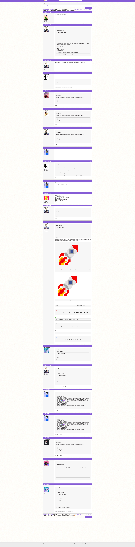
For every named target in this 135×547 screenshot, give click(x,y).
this (60, 197)
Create (49, 0)
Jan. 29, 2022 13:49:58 (47, 205)
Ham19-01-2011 (46, 194)
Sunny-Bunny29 (46, 92)
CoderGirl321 (46, 110)
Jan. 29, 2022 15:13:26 (47, 365)
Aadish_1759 (46, 26)
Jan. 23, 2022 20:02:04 (47, 108)
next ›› (91, 9)
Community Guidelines (56, 544)
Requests (51, 9)
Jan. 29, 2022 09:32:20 (47, 161)
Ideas (57, 0)
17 (87, 9)
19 (89, 9)
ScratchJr (83, 546)
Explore (53, 0)
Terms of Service (75, 544)
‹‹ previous (75, 9)
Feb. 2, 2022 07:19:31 (47, 389)
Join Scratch (85, 0)
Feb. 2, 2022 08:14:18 (47, 484)
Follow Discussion (89, 7)
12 (84, 9)
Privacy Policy (75, 546)
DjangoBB (89, 519)
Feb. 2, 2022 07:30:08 (47, 437)
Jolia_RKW (45, 149)
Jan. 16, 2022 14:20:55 (47, 24)
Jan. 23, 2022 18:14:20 (47, 72)
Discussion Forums (46, 9)
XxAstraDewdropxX (47, 347)
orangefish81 (46, 14)
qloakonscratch (46, 74)
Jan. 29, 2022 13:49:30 (47, 193)
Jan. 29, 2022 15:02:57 (47, 345)
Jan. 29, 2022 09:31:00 (47, 147)
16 (86, 9)
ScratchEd (84, 544)
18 (88, 9)
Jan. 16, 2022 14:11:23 (47, 12)
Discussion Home (46, 5)
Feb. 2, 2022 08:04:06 (47, 458)
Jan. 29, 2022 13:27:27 (47, 180)
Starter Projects (65, 544)
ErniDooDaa (46, 460)
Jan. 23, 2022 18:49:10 (47, 90)
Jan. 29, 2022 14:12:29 (47, 221)
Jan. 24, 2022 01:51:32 (47, 127)
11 (83, 9)
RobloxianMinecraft (47, 439)
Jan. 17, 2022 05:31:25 (47, 60)
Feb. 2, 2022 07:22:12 (47, 413)
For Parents (44, 546)
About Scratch (45, 544)
